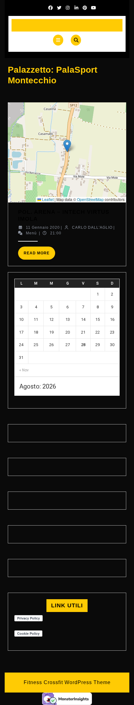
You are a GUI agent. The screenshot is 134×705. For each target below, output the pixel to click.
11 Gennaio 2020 (43, 227)
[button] (67, 146)
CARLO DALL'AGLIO (92, 227)
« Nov (24, 370)
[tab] (58, 40)
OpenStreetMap (90, 199)
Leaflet (47, 199)
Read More (39, 255)
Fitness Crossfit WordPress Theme (67, 682)
